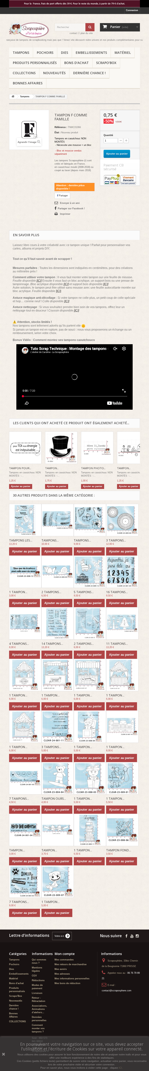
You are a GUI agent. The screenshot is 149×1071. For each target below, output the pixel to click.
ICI (120, 1067)
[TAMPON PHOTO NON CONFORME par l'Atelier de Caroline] (25, 830)
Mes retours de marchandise (70, 964)
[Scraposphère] (29, 29)
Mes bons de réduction (67, 983)
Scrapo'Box (106, 63)
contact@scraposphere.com (116, 990)
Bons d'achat (76, 63)
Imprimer (65, 214)
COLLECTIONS (24, 73)
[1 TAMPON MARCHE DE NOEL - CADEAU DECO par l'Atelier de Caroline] (25, 726)
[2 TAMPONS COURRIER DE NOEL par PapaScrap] (90, 623)
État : (57, 132)
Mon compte (65, 954)
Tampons (21, 52)
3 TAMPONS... (116, 540)
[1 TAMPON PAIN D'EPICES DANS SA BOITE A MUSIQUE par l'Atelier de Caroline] (90, 726)
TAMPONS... (50, 540)
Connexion (132, 10)
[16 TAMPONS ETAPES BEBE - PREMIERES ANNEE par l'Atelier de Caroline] (122, 572)
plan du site (86, 33)
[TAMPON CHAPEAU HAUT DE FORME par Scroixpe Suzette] (61, 447)
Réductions (38, 980)
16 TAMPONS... (117, 592)
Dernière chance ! (89, 73)
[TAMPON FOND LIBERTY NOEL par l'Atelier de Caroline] (122, 830)
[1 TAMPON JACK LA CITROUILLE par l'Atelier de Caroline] (57, 881)
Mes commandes (64, 959)
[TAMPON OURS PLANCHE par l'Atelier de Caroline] (57, 778)
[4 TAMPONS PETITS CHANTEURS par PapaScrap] (25, 623)
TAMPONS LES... (20, 540)
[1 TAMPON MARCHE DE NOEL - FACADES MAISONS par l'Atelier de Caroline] (122, 726)
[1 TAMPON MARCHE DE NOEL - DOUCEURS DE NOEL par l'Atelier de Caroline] (57, 675)
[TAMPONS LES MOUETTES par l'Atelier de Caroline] (25, 520)
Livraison (37, 993)
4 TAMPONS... (19, 644)
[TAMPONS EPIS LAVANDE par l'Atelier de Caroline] (57, 520)
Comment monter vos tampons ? (38, 1028)
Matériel (122, 52)
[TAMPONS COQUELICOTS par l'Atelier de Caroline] (90, 520)
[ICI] (39, 280)
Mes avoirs (61, 969)
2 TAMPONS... (51, 592)
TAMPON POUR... (20, 468)
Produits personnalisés (35, 63)
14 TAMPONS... (52, 644)
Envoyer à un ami (70, 203)
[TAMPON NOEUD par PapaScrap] (57, 830)
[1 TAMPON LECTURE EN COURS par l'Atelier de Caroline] (90, 830)
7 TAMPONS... (19, 798)
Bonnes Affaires (28, 83)
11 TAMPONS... (117, 644)
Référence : (61, 127)
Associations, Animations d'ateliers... (39, 1009)
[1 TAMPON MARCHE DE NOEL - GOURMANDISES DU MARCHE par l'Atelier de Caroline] (90, 675)
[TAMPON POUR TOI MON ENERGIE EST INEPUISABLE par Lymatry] (25, 447)
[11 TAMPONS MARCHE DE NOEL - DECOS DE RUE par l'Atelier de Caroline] (122, 623)
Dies (64, 52)
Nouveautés (54, 73)
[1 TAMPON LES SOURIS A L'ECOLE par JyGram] (122, 778)
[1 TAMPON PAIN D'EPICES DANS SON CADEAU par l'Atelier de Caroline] (90, 778)
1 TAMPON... (18, 592)
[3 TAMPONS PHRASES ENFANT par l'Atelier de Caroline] (57, 726)
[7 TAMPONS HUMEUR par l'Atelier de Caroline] (25, 778)
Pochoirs (45, 52)
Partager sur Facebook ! (71, 208)
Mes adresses (62, 973)
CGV (34, 975)
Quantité (108, 135)
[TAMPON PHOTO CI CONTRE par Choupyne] (97, 447)
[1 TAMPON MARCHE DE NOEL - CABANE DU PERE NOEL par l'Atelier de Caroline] (122, 675)
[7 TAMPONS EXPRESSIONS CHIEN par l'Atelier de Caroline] (25, 881)
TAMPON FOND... (118, 850)
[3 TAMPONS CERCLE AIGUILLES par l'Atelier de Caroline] (122, 520)
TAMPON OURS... (53, 798)
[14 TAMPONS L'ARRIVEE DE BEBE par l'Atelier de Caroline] (57, 623)
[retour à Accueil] (12, 96)
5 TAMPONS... (84, 592)
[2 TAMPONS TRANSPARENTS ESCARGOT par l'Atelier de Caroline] (57, 572)
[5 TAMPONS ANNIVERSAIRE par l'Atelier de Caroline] (90, 572)
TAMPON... (52, 468)
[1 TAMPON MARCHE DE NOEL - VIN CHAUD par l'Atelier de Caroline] (25, 675)
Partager (63, 195)
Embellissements (91, 52)
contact (73, 33)
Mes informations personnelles (72, 978)
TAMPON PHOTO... (93, 468)
